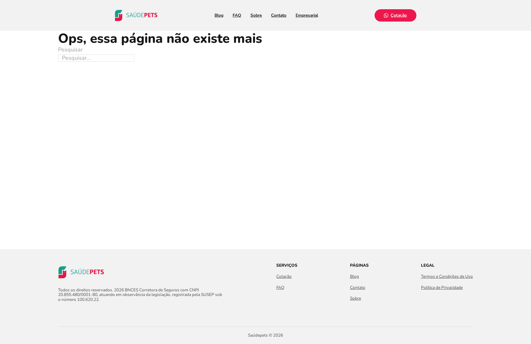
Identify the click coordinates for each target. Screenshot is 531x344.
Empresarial (307, 15)
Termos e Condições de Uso (447, 276)
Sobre (256, 15)
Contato (278, 15)
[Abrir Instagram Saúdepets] (72, 312)
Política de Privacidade (442, 287)
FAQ (237, 15)
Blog (218, 15)
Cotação (399, 15)
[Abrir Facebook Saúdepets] (61, 312)
